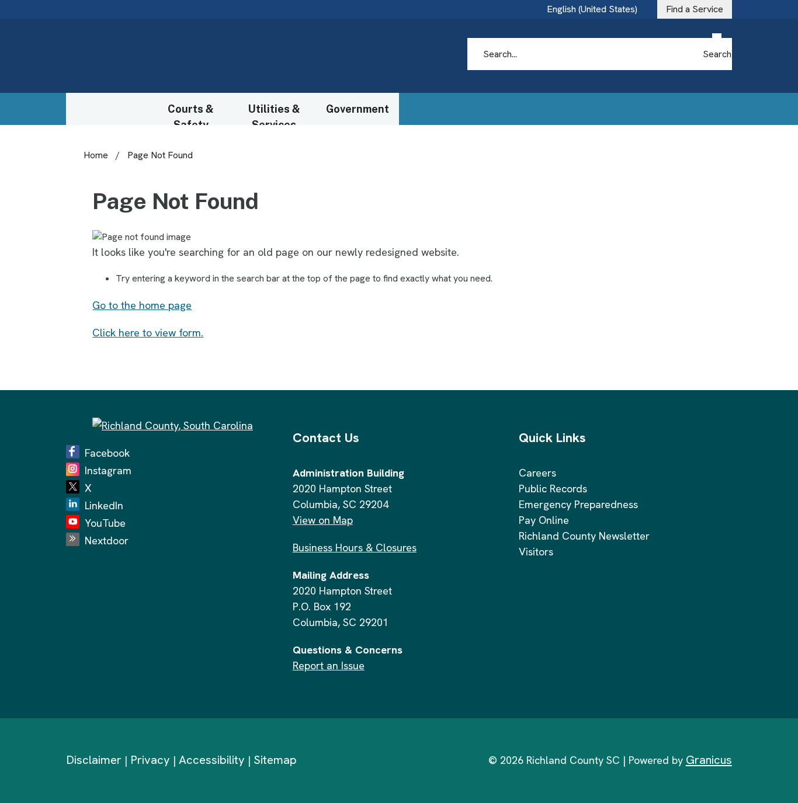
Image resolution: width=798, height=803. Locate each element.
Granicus (709, 759)
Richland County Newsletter (584, 536)
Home (96, 155)
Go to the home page (142, 305)
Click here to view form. (147, 332)
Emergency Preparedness (578, 504)
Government (357, 109)
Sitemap (275, 759)
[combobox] (596, 9)
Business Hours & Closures (355, 547)
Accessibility (212, 759)
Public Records (553, 488)
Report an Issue (329, 665)
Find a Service (694, 9)
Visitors (536, 551)
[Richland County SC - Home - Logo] (177, 56)
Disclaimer (94, 759)
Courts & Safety (191, 114)
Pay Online (544, 520)
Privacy (150, 759)
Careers (537, 472)
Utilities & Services (274, 114)
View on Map (323, 520)
